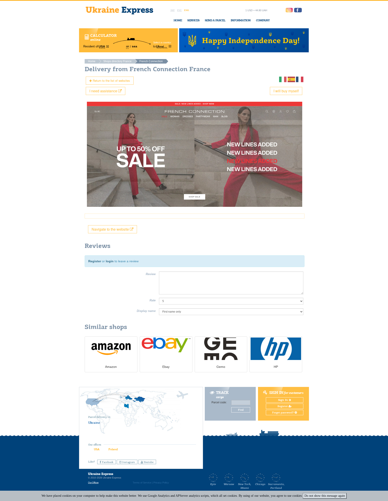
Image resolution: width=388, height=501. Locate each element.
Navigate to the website (111, 229)
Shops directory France (117, 61)
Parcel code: (219, 402)
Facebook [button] (107, 462)
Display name (146, 311)
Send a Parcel (215, 20)
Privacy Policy (161, 482)
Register (94, 261)
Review (151, 274)
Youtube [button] (148, 462)
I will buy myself (286, 90)
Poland (113, 449)
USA (96, 449)
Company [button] (263, 20)
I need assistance (103, 90)
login (110, 261)
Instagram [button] (128, 462)
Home (178, 20)
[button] (298, 10)
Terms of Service (142, 482)
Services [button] (193, 20)
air (127, 46)
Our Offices (93, 482)
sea (134, 46)
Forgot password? (283, 412)
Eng (186, 10)
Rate (153, 300)
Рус (179, 10)
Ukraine (94, 423)
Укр (172, 10)
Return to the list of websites (111, 80)
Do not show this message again (324, 495)
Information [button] (241, 20)
